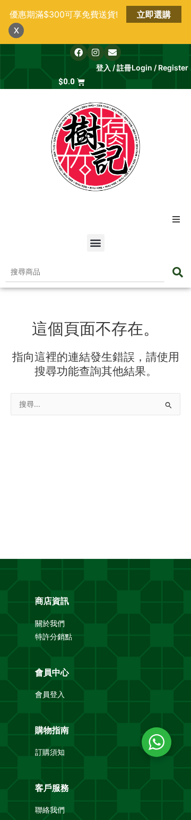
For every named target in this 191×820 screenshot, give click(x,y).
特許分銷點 (53, 636)
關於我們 (50, 623)
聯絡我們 (50, 810)
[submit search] (178, 272)
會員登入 (50, 694)
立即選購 (154, 14)
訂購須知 (50, 752)
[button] (176, 219)
